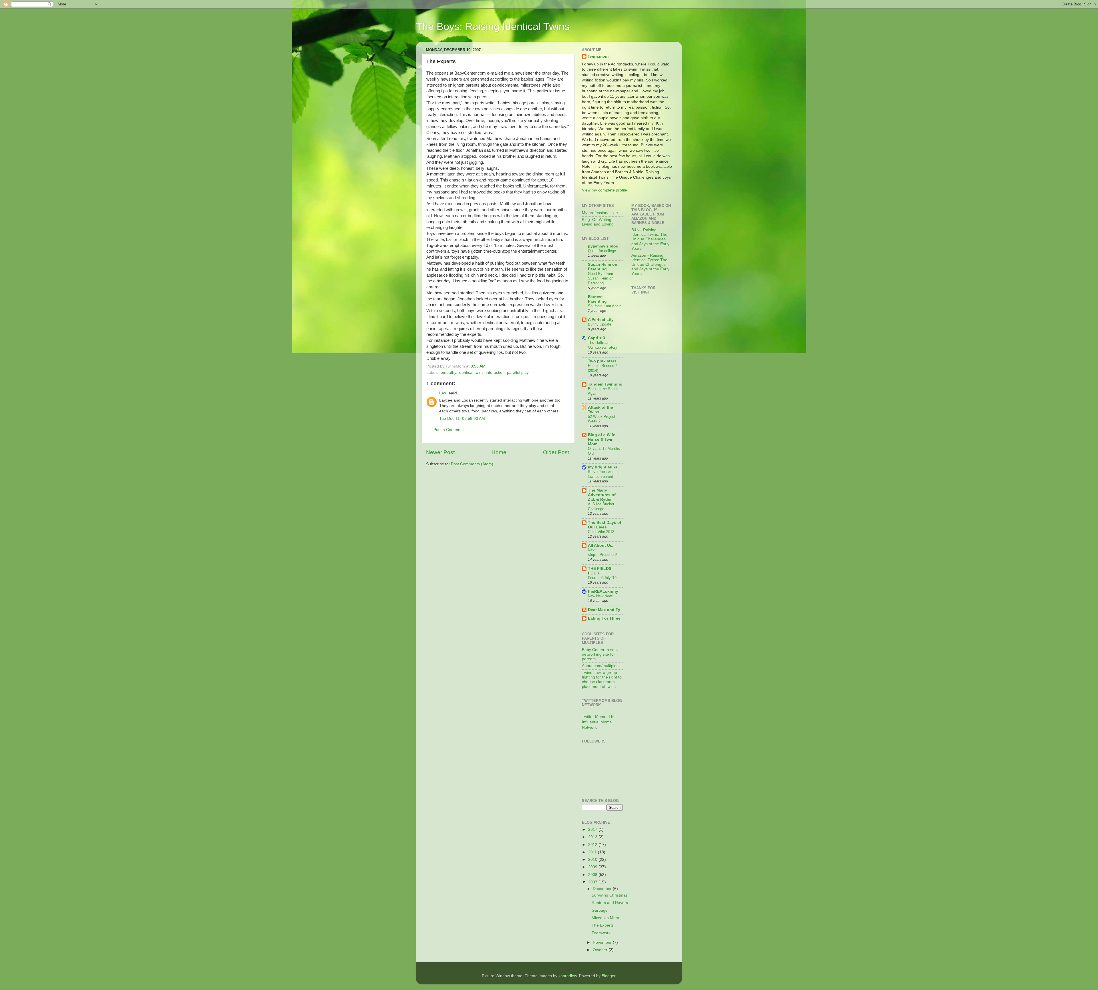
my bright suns (602, 467)
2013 (593, 837)
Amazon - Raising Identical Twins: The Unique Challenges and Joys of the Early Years (650, 264)
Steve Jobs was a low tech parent (603, 474)
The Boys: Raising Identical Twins (493, 26)
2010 (593, 859)
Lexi (443, 393)
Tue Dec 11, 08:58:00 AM (462, 418)
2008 (593, 875)
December (603, 889)
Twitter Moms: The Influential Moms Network (599, 722)
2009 (593, 867)
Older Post (556, 452)
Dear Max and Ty (604, 610)
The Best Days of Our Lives (604, 524)
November (603, 942)
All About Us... (602, 545)
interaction (495, 372)
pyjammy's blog (603, 246)
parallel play (518, 372)
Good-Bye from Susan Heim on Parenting (600, 278)
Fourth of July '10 (602, 578)
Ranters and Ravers (610, 903)
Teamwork (601, 933)
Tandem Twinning (605, 384)
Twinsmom (598, 56)
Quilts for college (602, 251)
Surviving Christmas (610, 895)
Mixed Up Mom (605, 918)
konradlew (567, 976)
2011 (593, 852)
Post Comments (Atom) (472, 464)
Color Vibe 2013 (601, 532)
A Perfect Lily (601, 320)
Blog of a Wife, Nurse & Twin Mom (602, 439)
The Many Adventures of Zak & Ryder (602, 495)
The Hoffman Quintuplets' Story (602, 345)
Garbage (600, 910)
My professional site (600, 213)
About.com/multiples (600, 666)
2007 (593, 882)
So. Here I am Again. (605, 306)
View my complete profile (604, 190)
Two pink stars (602, 361)
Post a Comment (448, 430)
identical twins (471, 372)
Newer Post (440, 452)
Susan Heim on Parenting (602, 266)
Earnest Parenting (597, 299)
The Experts (603, 925)
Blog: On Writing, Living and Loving (598, 221)
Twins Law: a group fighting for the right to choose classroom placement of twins (602, 679)
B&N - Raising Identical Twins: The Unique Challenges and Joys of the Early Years (650, 239)
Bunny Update (599, 324)
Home (499, 452)
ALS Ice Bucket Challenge (601, 506)
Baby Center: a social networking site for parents (601, 654)
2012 (593, 845)
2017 (593, 829)
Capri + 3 (596, 338)
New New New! (600, 596)
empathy (448, 372)
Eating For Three (604, 618)
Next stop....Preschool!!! (604, 552)
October (600, 950)
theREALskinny (603, 591)
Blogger (608, 976)
